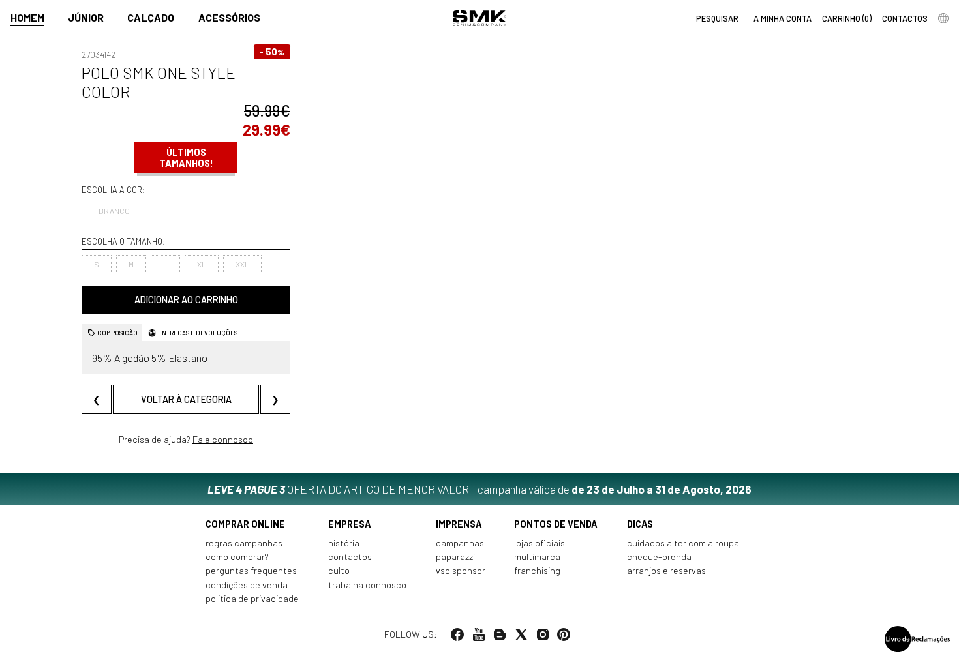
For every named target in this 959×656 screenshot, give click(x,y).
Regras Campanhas (244, 542)
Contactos (350, 556)
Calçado (150, 17)
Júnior (86, 17)
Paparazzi (455, 556)
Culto (339, 570)
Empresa (349, 523)
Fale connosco (222, 439)
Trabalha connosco (367, 584)
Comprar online (245, 523)
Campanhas (460, 542)
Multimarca (537, 556)
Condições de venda (247, 584)
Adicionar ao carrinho (186, 299)
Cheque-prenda (659, 556)
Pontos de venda (556, 523)
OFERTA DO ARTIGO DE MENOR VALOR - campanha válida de (479, 489)
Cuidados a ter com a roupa (683, 542)
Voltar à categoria (186, 399)
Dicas (640, 523)
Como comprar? (237, 556)
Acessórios (229, 17)
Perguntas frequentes (251, 570)
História (343, 542)
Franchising (537, 570)
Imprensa (459, 523)
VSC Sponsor (460, 570)
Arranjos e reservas (666, 570)
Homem (27, 17)
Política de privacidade (252, 598)
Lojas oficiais (539, 542)
